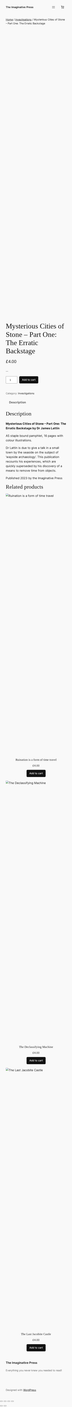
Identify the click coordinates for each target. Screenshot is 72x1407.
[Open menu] (53, 7)
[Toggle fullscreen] (5, 1401)
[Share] (8, 1401)
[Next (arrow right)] (5, 1405)
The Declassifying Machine (36, 1047)
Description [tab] (17, 402)
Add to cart (28, 379)
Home (9, 19)
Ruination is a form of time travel (36, 759)
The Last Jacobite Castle (36, 1334)
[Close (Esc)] (12, 1401)
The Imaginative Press (19, 7)
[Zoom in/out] (1, 1401)
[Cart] (62, 7)
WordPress (29, 1389)
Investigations (23, 19)
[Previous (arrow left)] (1, 1405)
